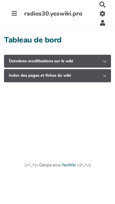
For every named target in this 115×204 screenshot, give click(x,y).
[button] (103, 23)
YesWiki (69, 165)
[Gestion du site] (103, 13)
